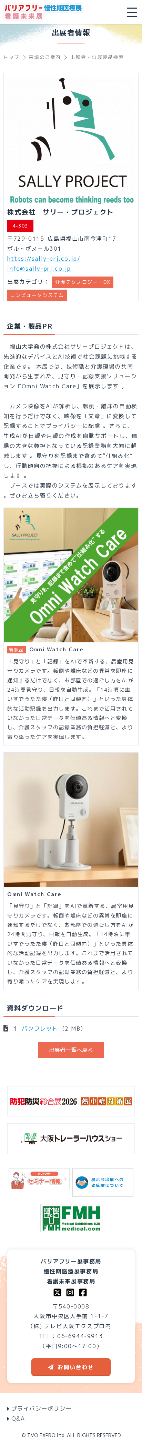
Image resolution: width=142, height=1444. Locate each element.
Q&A (18, 1418)
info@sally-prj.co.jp (39, 268)
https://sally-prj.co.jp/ (43, 258)
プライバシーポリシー (41, 1408)
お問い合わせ (76, 1367)
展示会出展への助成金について (107, 1182)
